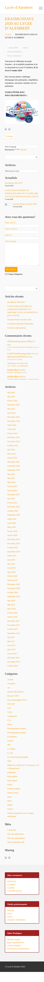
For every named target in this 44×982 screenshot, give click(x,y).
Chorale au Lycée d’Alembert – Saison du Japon (23, 379)
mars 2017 (11, 650)
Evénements (12, 737)
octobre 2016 (12, 666)
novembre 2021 (13, 495)
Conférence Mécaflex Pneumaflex (20, 324)
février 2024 (12, 433)
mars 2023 (11, 454)
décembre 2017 (13, 621)
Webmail (10, 910)
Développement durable (16, 733)
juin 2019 (11, 560)
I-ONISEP (11, 885)
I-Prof (9, 914)
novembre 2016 (13, 662)
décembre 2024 (13, 417)
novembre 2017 (13, 625)
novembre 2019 (13, 543)
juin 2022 (11, 474)
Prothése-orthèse (13, 789)
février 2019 (12, 576)
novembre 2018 (13, 588)
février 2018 (12, 613)
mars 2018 (11, 609)
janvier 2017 (12, 654)
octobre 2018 (12, 592)
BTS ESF (11, 704)
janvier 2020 (12, 535)
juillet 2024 (11, 425)
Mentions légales (13, 939)
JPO (9, 745)
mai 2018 (11, 605)
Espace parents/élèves (15, 942)
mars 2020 (11, 527)
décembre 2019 (13, 539)
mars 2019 (11, 572)
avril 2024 (11, 429)
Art (8, 688)
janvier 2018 (12, 617)
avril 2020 (11, 523)
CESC (9, 712)
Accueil (8, 34)
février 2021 (12, 503)
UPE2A (10, 809)
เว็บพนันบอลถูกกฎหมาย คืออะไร (21, 341)
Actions (10, 680)
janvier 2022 (12, 490)
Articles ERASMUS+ (14, 52)
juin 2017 (11, 637)
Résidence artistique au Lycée (17, 372)
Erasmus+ (10, 136)
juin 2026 (11, 393)
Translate (23, 150)
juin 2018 (11, 601)
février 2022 (12, 486)
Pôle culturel (12, 781)
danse (9, 724)
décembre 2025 (13, 405)
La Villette (11, 749)
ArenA (9, 917)
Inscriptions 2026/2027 (14, 183)
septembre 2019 (13, 552)
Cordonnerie (12, 716)
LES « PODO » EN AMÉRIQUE (17, 366)
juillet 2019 (11, 556)
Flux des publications (15, 834)
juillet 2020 (11, 519)
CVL (9, 720)
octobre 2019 (12, 548)
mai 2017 (11, 641)
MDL (9, 761)
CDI (9, 708)
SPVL (9, 801)
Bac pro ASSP (13, 696)
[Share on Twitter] (9, 129)
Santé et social (12, 793)
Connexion (11, 830)
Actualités (11, 684)
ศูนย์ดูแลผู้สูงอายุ (14, 370)
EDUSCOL (11, 881)
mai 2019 (11, 564)
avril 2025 (11, 413)
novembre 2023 (13, 441)
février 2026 (12, 401)
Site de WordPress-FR (15, 842)
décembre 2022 (13, 462)
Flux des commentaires (16, 838)
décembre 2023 (13, 437)
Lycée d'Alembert (19, 7)
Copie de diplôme (14, 946)
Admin (25, 48)
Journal (10, 741)
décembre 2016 (13, 658)
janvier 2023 (12, 458)
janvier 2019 (12, 580)
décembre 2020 (13, 507)
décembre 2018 (13, 584)
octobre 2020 (12, 511)
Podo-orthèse (12, 776)
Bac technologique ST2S (17, 700)
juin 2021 (11, 499)
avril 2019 (11, 568)
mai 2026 (11, 397)
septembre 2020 (13, 515)
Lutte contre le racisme (14, 359)
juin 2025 (11, 409)
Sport (9, 797)
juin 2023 (11, 450)
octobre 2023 (12, 445)
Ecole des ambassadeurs (16, 328)
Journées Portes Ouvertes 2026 (25, 204)
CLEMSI (10, 888)
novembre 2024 (13, 421)
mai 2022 (11, 478)
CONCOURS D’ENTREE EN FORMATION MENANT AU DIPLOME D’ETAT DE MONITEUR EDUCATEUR (21, 193)
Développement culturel (16, 728)
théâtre (9, 805)
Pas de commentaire (14, 56)
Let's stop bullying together (17, 757)
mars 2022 (11, 482)
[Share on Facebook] (6, 129)
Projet (9, 785)
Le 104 (10, 753)
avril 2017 (11, 645)
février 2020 (12, 531)
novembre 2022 (13, 466)
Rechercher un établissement (18, 949)
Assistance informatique (16, 920)
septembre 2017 (13, 633)
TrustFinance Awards (15, 363)
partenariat (11, 772)
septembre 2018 (13, 596)
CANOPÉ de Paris (14, 891)
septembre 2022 (13, 470)
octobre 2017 (12, 629)
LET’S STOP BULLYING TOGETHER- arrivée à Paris (23, 348)
